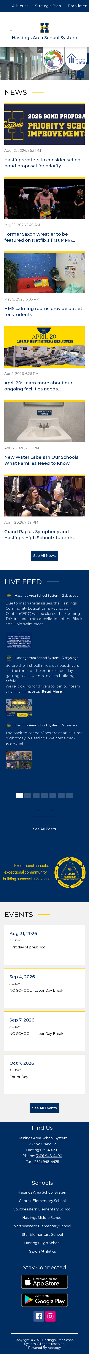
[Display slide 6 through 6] (61, 795)
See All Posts (44, 829)
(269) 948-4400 (49, 1156)
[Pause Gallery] (80, 74)
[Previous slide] (38, 811)
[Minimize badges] (40, 50)
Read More (52, 691)
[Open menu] (11, 29)
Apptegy (54, 1348)
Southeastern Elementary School (42, 1209)
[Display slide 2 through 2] (27, 795)
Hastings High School (42, 1243)
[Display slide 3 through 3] (36, 795)
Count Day (20, 1077)
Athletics (20, 6)
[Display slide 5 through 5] (52, 795)
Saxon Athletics (42, 1251)
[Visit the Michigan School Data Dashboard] (76, 58)
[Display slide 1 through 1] (19, 795)
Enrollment (78, 6)
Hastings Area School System (42, 1192)
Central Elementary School (42, 1201)
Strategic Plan (48, 6)
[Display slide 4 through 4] (44, 795)
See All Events (44, 1108)
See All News (44, 556)
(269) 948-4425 (46, 1162)
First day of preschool (29, 947)
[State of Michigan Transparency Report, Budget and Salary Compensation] (53, 58)
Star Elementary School (42, 1235)
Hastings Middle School (42, 1218)
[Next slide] (51, 811)
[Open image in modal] (19, 640)
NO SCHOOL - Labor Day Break (37, 990)
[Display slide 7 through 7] (69, 795)
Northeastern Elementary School (42, 1226)
